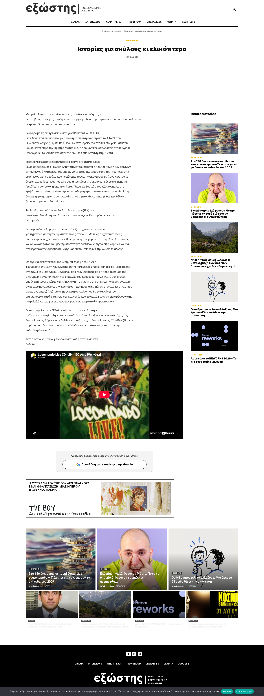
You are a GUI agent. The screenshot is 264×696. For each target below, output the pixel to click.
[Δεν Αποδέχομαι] (260, 691)
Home (105, 30)
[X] (140, 654)
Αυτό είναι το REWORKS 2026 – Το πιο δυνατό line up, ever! (214, 360)
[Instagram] (134, 654)
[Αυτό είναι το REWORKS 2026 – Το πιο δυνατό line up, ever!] (214, 336)
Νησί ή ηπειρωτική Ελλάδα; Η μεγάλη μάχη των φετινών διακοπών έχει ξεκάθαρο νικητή (213, 263)
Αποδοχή (227, 691)
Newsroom (116, 30)
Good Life (196, 207)
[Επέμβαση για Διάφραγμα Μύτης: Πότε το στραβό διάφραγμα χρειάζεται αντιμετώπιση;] (214, 188)
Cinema (31, 620)
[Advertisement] (132, 89)
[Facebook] (128, 654)
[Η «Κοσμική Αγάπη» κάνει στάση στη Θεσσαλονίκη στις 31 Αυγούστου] (212, 604)
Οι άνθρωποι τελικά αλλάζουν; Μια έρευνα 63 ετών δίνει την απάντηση (214, 312)
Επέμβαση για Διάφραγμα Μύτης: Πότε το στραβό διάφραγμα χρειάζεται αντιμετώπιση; (213, 213)
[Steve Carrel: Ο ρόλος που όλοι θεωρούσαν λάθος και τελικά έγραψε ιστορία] (52, 604)
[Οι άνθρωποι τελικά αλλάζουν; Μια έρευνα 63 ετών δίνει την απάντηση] (214, 287)
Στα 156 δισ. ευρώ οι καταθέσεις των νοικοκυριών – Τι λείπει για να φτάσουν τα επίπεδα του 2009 (214, 164)
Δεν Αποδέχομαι (244, 691)
